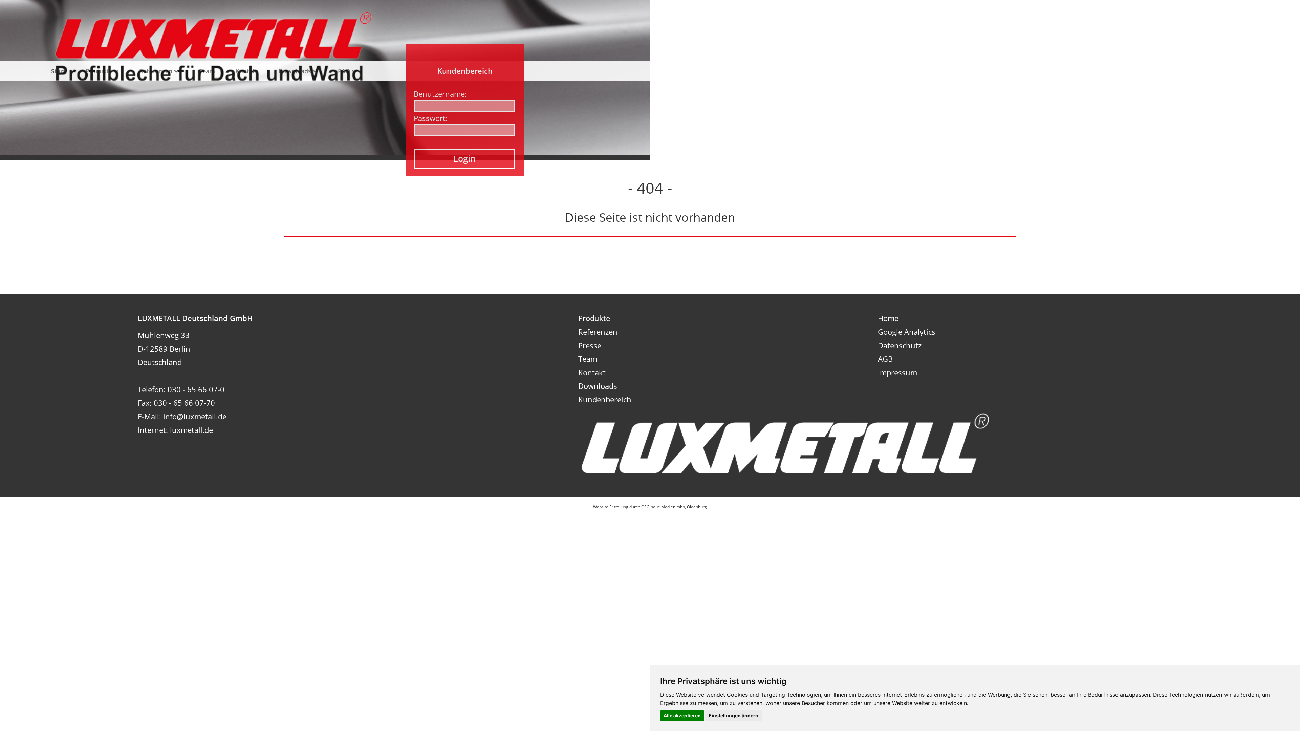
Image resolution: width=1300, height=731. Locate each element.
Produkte (594, 318)
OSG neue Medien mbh (663, 507)
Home (888, 318)
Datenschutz (900, 345)
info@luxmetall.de (194, 416)
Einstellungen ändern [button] (733, 715)
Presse (589, 345)
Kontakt (592, 372)
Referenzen (598, 332)
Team (587, 359)
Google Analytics (906, 332)
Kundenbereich (604, 399)
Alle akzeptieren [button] (682, 715)
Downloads (597, 386)
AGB (885, 359)
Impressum (897, 372)
